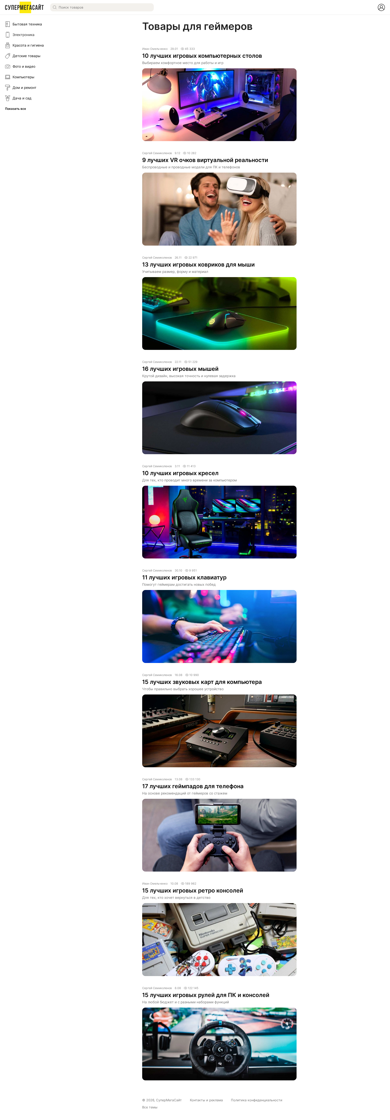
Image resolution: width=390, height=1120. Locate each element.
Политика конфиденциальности (256, 1100)
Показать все (15, 109)
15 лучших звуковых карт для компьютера (202, 681)
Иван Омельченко (155, 48)
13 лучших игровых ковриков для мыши (198, 264)
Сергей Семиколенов (157, 153)
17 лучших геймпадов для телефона (193, 786)
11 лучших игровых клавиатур (184, 577)
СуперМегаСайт (169, 1100)
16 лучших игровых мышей (180, 368)
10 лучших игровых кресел (180, 473)
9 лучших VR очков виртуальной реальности (205, 160)
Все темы (149, 1107)
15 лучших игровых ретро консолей (192, 890)
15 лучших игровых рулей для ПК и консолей (205, 995)
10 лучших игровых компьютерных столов (202, 55)
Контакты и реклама (206, 1100)
